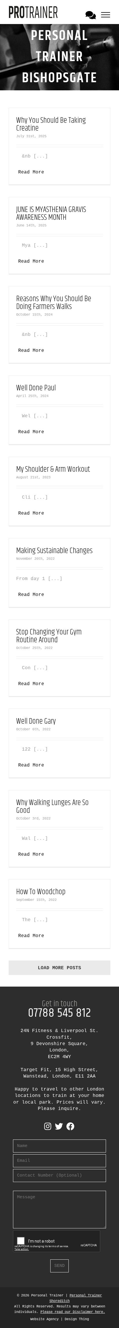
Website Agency (44, 1319)
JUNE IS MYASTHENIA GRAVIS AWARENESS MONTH (51, 214)
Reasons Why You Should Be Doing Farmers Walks (53, 303)
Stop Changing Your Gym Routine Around (49, 636)
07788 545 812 (59, 1013)
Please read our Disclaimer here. (72, 1312)
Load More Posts (59, 968)
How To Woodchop (41, 892)
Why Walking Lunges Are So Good (52, 807)
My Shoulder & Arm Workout (53, 469)
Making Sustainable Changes (54, 551)
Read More (31, 172)
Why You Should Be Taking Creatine (51, 124)
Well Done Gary (36, 721)
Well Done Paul (36, 388)
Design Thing (77, 1319)
